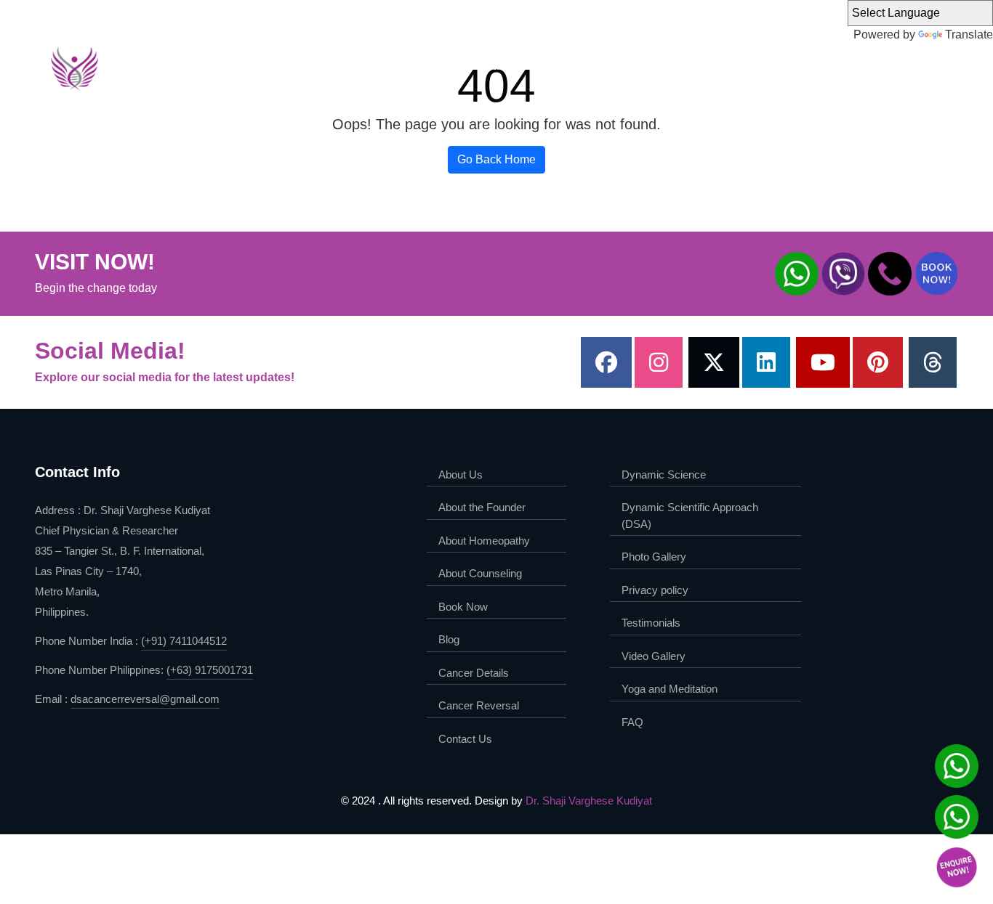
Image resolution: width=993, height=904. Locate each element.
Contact (904, 66)
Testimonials (651, 622)
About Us (326, 66)
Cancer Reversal (478, 705)
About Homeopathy (484, 540)
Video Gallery (654, 656)
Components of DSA (818, 66)
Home (274, 66)
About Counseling (480, 573)
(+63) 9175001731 (209, 670)
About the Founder (411, 66)
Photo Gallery (654, 556)
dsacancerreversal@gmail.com (145, 699)
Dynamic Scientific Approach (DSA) (663, 66)
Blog (448, 639)
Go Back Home (496, 159)
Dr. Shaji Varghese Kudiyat (589, 800)
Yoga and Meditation (669, 689)
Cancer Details (473, 673)
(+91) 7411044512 (184, 641)
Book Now (463, 606)
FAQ (632, 722)
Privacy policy (655, 590)
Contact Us (465, 739)
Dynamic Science (516, 66)
